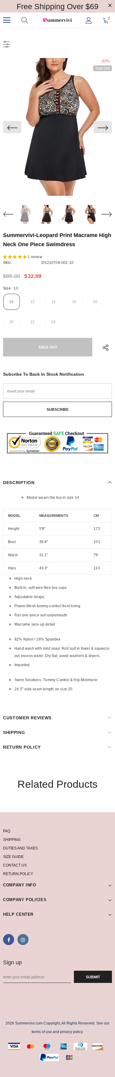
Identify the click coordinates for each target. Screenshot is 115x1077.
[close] (110, 6)
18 (95, 302)
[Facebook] (8, 939)
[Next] (103, 127)
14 (53, 302)
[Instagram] (23, 939)
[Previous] (12, 127)
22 (32, 322)
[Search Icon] (24, 20)
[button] (15, 257)
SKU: (7, 263)
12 (32, 302)
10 (11, 302)
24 (53, 322)
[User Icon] (89, 20)
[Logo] (57, 20)
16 (74, 302)
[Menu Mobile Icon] (6, 20)
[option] (57, 127)
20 (11, 322)
